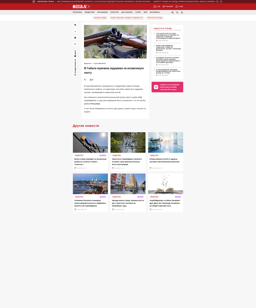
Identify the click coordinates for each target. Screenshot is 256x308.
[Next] (221, 2)
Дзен (75, 52)
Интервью (155, 12)
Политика (77, 12)
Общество (90, 12)
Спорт (138, 12)
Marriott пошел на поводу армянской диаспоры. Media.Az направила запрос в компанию (187, 1)
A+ (92, 79)
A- (85, 79)
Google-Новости (75, 66)
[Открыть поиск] (177, 12)
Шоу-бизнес (127, 12)
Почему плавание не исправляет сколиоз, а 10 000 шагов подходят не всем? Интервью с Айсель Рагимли (95, 1)
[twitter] (75, 31)
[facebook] (75, 25)
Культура (114, 12)
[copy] (75, 44)
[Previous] (217, 2)
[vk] (75, 37)
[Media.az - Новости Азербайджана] (82, 6)
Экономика (102, 12)
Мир (146, 12)
